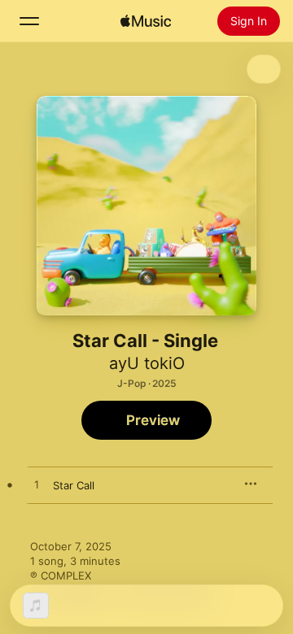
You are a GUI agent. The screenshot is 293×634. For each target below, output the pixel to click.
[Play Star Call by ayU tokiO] (36, 485)
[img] (145, 21)
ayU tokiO (147, 363)
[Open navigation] (29, 21)
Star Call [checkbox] (73, 485)
